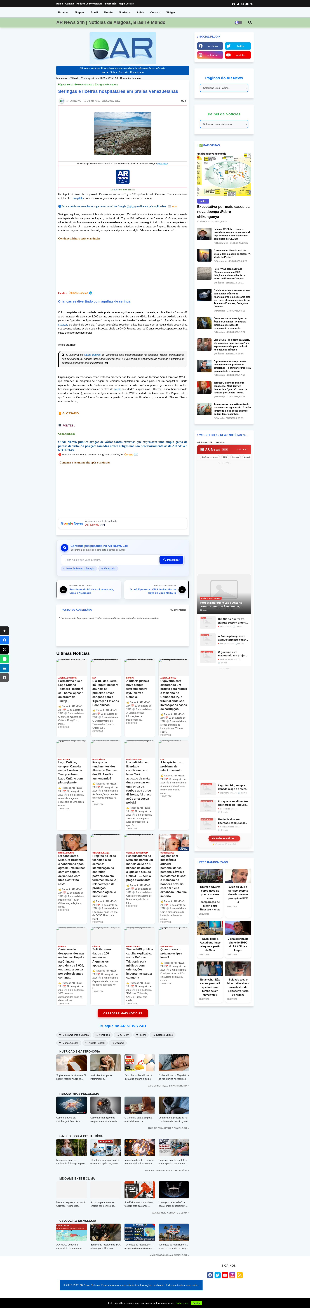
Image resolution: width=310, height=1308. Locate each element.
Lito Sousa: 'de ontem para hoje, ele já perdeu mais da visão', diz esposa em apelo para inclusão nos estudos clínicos (232, 344)
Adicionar (122, 523)
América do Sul (251, 457)
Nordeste (124, 12)
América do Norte (210, 457)
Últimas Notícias (78, 292)
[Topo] (4, 630)
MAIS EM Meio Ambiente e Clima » (170, 1213)
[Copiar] (4, 677)
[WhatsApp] (4, 658)
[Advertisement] (224, 519)
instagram (212, 55)
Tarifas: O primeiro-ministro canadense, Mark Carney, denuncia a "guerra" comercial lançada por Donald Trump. (231, 387)
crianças (63, 324)
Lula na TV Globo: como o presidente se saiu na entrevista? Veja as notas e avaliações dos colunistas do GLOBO (232, 234)
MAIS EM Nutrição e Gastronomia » (168, 1086)
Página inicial (65, 84)
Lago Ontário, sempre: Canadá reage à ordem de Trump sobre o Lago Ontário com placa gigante (232, 787)
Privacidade (137, 72)
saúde (117, 389)
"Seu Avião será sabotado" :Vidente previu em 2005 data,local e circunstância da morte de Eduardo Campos (229, 273)
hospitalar (78, 198)
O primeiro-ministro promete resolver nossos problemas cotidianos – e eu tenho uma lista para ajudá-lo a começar (232, 366)
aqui (172, 206)
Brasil (94, 12)
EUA (225, 457)
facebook (213, 46)
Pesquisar (173, 559)
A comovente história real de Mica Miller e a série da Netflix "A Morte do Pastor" (232, 253)
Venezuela (112, 84)
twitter (240, 46)
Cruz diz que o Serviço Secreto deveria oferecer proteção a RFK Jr (238, 894)
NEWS (116, 190)
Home (59, 3)
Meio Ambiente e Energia (89, 84)
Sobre (113, 72)
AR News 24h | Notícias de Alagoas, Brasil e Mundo (110, 22)
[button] (250, 22)
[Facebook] (4, 640)
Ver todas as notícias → (224, 838)
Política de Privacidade (89, 3)
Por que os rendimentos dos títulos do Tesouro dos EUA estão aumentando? (233, 803)
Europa (235, 457)
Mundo (108, 12)
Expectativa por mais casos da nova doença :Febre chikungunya (223, 212)
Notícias (63, 12)
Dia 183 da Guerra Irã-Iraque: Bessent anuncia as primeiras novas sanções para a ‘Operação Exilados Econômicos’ (233, 620)
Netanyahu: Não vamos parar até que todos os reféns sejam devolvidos (210, 987)
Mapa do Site (126, 3)
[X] (4, 649)
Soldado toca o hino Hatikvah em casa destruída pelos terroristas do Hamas (238, 987)
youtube (240, 55)
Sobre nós (110, 3)
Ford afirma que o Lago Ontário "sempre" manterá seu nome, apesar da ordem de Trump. (221, 604)
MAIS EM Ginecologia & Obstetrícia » (167, 1170)
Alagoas (79, 12)
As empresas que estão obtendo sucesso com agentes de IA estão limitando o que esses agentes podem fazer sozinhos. (232, 409)
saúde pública (92, 354)
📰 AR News (213, 449)
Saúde (140, 12)
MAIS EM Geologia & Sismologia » (169, 1255)
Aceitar (196, 1303)
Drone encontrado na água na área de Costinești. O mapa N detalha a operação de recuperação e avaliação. (230, 323)
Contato (69, 3)
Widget (170, 12)
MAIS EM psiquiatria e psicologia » (168, 1128)
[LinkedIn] (4, 668)
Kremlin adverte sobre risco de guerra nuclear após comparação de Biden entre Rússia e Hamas (210, 898)
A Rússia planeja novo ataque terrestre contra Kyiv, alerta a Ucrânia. (232, 637)
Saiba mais (182, 1303)
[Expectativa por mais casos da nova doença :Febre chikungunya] (224, 174)
